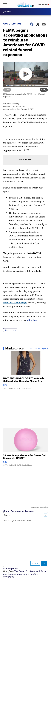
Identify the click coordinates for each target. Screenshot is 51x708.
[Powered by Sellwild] (44, 507)
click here (32, 320)
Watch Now (43, 4)
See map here (10, 568)
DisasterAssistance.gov (15, 302)
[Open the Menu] (4, 4)
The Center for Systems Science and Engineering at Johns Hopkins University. (25, 574)
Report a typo (10, 330)
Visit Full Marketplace (39, 348)
